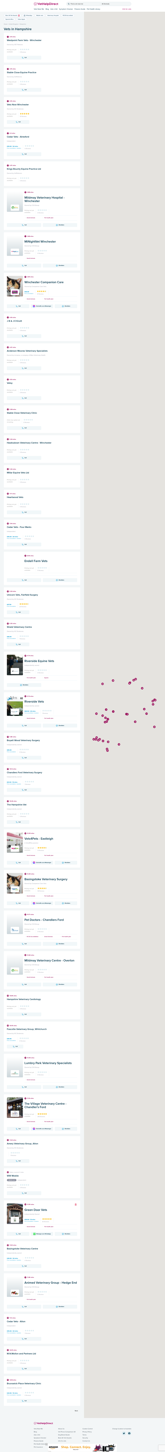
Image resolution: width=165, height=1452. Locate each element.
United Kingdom (13, 24)
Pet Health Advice (40, 1444)
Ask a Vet (53, 9)
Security (85, 1438)
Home (5, 24)
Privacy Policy (87, 1432)
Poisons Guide (79, 9)
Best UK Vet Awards (65, 1438)
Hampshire (23, 24)
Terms (84, 1435)
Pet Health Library (93, 9)
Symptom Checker (66, 9)
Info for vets (126, 9)
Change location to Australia (121, 1429)
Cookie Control (87, 1429)
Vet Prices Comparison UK (67, 1432)
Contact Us (86, 1441)
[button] (113, 711)
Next (76, 1411)
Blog (47, 9)
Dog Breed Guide (64, 1435)
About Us (61, 1429)
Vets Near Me (39, 9)
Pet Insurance (38, 1447)
